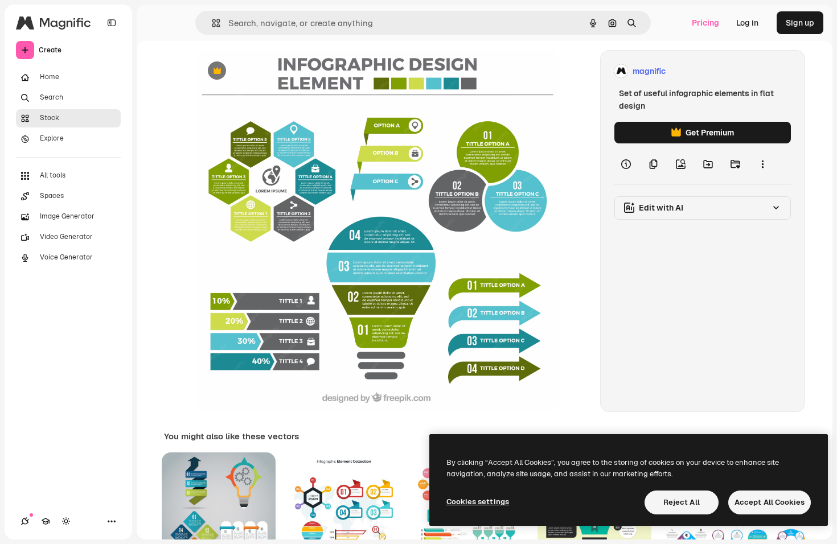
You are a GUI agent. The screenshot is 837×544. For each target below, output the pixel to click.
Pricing (705, 23)
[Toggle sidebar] (111, 23)
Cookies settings (477, 501)
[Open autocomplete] (211, 23)
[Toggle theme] (66, 521)
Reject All (681, 502)
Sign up (800, 23)
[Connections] (25, 521)
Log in (747, 23)
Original (269, 71)
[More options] (762, 164)
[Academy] (45, 521)
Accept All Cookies (770, 502)
